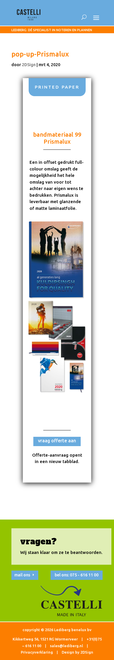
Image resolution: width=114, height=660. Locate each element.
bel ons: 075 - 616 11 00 (77, 575)
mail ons (22, 575)
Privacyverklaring (37, 652)
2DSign (29, 64)
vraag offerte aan (57, 440)
